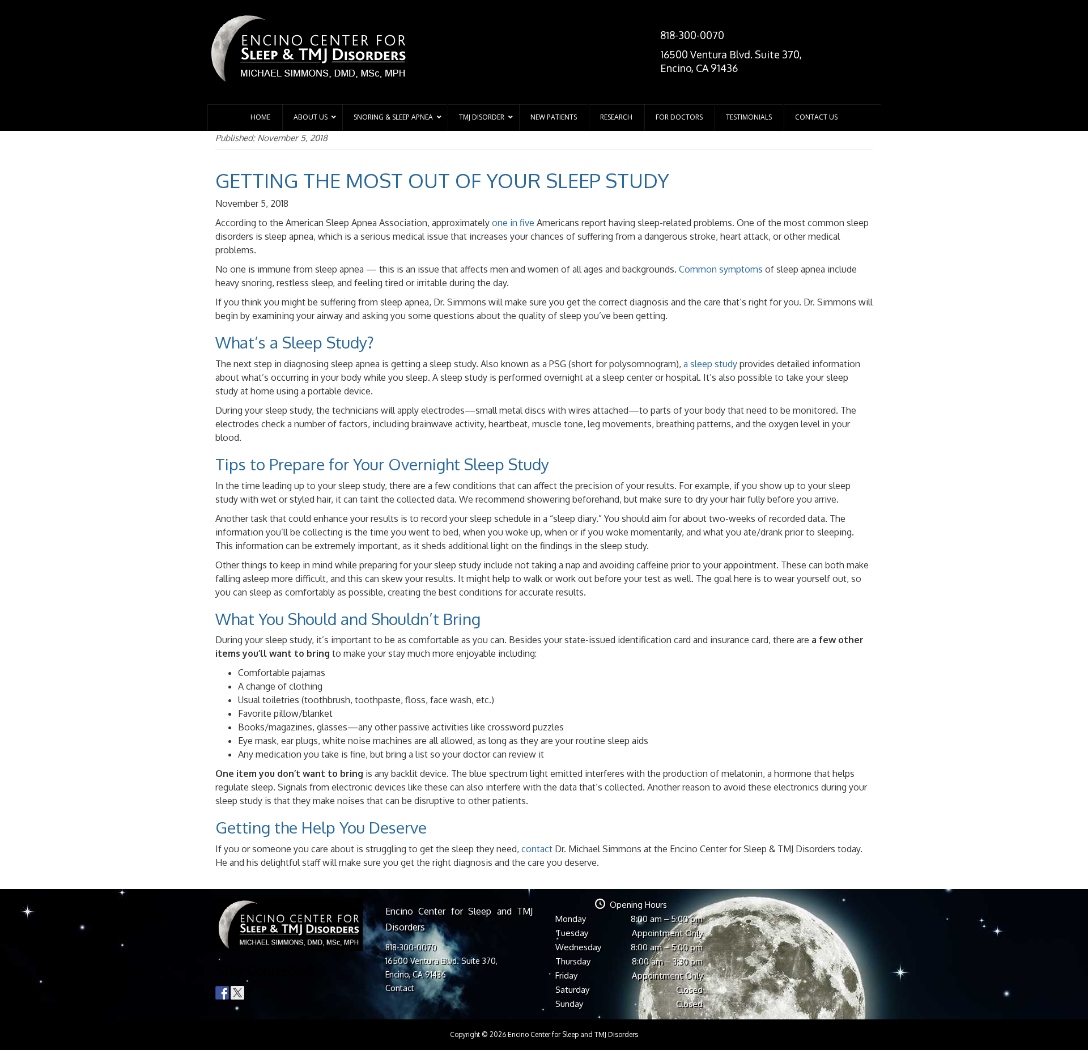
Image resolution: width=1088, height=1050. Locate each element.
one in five (513, 222)
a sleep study (710, 363)
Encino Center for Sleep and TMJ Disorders (573, 1034)
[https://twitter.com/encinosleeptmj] (237, 993)
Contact (399, 988)
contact (536, 849)
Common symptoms (721, 269)
